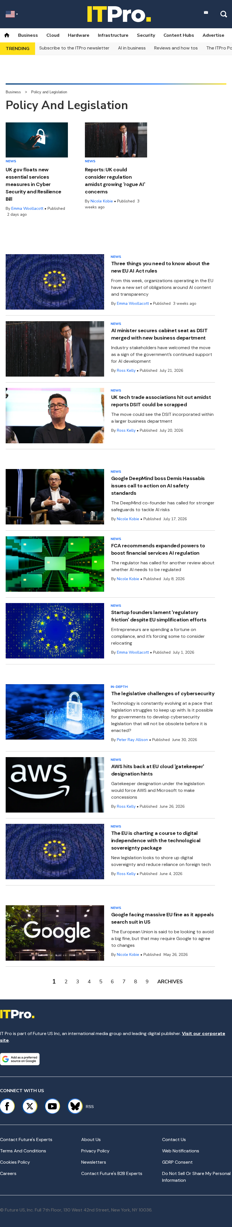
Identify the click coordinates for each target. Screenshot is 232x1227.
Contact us (174, 1139)
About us (91, 1139)
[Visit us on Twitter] (30, 1106)
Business (28, 35)
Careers (8, 1173)
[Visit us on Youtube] (52, 1106)
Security (146, 35)
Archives (170, 981)
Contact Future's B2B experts (111, 1173)
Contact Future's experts (26, 1139)
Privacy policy (95, 1151)
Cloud (52, 35)
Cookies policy (15, 1162)
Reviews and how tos (176, 48)
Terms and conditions (23, 1151)
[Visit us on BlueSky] (72, 1106)
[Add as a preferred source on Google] (20, 1059)
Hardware (78, 35)
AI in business (132, 48)
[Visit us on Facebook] (7, 1106)
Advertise (213, 35)
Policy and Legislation (49, 92)
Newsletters (93, 1162)
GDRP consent (177, 1162)
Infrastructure (113, 35)
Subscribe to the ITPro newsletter (74, 48)
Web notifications (180, 1151)
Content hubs (179, 35)
